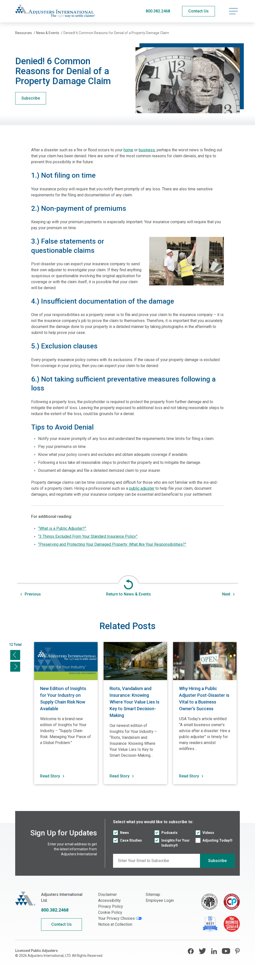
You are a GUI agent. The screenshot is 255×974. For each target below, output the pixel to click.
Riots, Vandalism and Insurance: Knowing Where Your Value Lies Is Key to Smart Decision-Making (134, 702)
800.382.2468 (158, 11)
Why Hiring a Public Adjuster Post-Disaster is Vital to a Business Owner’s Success (204, 698)
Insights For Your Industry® (175, 842)
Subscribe (30, 98)
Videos (208, 833)
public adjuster (141, 488)
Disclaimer (107, 894)
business (147, 150)
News (124, 833)
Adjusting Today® (217, 840)
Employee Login (160, 900)
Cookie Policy (110, 912)
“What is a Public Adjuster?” (62, 528)
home (128, 150)
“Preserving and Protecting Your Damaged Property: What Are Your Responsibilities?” (112, 544)
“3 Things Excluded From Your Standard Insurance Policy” (87, 536)
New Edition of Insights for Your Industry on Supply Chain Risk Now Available (63, 698)
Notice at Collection (115, 924)
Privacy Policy (110, 906)
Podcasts (169, 833)
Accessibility (109, 900)
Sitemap (153, 894)
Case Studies (131, 840)
